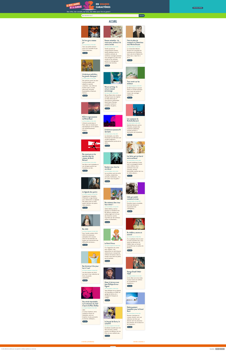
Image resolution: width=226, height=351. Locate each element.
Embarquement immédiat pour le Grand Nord (135, 309)
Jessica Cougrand (87, 194)
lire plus (85, 53)
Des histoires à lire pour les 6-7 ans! (90, 267)
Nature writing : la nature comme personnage (111, 89)
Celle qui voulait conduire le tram (133, 198)
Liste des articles (197, 7)
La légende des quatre (89, 192)
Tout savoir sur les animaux (133, 82)
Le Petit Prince (110, 243)
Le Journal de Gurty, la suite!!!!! (112, 322)
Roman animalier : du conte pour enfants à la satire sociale (113, 42)
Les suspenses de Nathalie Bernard (133, 119)
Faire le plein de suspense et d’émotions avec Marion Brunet (135, 42)
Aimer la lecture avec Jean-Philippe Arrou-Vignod (112, 284)
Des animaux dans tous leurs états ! (112, 203)
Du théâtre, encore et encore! (134, 233)
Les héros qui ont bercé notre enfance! (135, 157)
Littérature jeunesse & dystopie (113, 130)
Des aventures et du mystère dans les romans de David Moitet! (89, 157)
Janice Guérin (87, 78)
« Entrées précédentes (87, 341)
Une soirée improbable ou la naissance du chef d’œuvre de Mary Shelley (90, 303)
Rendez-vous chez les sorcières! (112, 168)
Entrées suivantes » (139, 341)
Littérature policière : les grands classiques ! (90, 75)
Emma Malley (87, 121)
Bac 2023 (85, 229)
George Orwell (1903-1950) (134, 272)
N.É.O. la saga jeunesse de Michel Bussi (89, 117)
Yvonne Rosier (87, 44)
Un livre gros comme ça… (89, 41)
